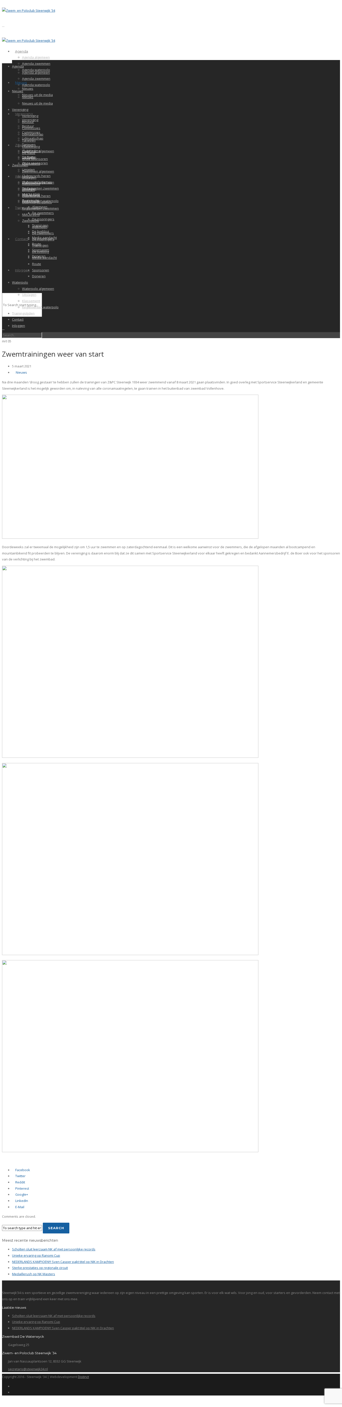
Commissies (31, 128)
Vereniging (20, 109)
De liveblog (40, 251)
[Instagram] (13, 1392)
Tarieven (29, 140)
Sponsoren (40, 270)
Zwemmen (20, 165)
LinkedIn (21, 1200)
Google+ (21, 1194)
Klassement (31, 163)
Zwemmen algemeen (38, 151)
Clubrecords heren (36, 176)
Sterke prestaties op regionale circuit (40, 1267)
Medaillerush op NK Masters (33, 1274)
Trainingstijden (23, 313)
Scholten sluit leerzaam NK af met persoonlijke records (53, 1249)
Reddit (20, 1182)
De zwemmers (43, 213)
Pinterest (22, 1188)
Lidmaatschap (32, 134)
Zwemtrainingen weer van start (53, 354)
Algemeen (39, 227)
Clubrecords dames (37, 202)
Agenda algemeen (36, 57)
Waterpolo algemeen (38, 288)
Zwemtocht (30, 220)
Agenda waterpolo (36, 85)
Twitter (20, 1176)
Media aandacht (44, 257)
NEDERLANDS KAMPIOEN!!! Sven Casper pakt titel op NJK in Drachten (63, 1261)
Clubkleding (31, 146)
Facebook (22, 1170)
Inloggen (22, 270)
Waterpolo (20, 282)
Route (36, 264)
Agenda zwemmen (36, 63)
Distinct (83, 1376)
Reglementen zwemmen (40, 188)
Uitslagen (29, 177)
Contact (21, 239)
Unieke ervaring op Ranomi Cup (36, 1255)
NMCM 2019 (31, 214)
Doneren (39, 276)
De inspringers (43, 219)
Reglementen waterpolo (40, 307)
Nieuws (21, 83)
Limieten (28, 190)
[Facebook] (13, 1386)
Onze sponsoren (35, 159)
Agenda (21, 51)
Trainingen (40, 245)
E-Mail (19, 1207)
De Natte (28, 153)
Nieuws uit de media (37, 95)
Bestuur (28, 122)
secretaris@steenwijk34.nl (28, 1369)
